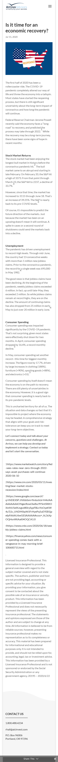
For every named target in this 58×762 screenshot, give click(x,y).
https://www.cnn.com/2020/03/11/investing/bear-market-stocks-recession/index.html (28, 485)
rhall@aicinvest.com (16, 729)
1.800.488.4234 (14, 722)
